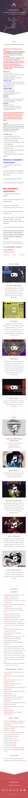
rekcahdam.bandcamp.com (14, 446)
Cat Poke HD (7, 617)
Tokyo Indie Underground (10, 687)
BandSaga (11, 728)
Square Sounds (7, 710)
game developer (18, 12)
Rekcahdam (14, 10)
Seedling (6, 610)
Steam (22, 546)
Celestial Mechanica (14, 285)
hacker (11, 12)
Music (14, 22)
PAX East (6, 702)
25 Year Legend (8, 600)
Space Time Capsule (14, 570)
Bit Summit (6, 695)
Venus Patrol (7, 676)
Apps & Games (14, 20)
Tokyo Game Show (8, 672)
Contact (14, 25)
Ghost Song (7, 619)
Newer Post (6, 254)
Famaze (6, 614)
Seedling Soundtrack (14, 500)
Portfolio (14, 23)
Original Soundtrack (11, 503)
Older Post (22, 254)
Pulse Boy (14, 321)
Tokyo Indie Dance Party (10, 691)
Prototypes (14, 398)
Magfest (6, 704)
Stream (15, 738)
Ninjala (5, 636)
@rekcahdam (14, 297)
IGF (5, 706)
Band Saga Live (8, 697)
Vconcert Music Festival (9, 679)
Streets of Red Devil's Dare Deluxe (12, 633)
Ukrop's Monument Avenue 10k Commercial (14, 604)
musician (7, 12)
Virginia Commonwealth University (17, 760)
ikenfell (5, 663)
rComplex (13, 730)
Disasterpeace (20, 676)
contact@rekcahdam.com (10, 333)
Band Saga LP (14, 470)
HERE (5, 167)
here (19, 476)
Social (14, 27)
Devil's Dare (7, 615)
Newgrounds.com (14, 512)
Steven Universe (8, 646)
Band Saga (14, 358)
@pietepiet (7, 295)
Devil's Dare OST (14, 536)
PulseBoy (8, 323)
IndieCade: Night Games (10, 683)
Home (14, 254)
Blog (14, 18)
